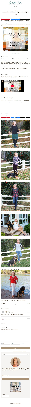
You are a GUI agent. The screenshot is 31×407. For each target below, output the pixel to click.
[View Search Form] (16, 6)
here (12, 68)
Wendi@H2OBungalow (9, 318)
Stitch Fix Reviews (15, 10)
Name (2, 343)
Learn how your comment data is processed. (19, 351)
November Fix (25, 68)
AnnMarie (6, 311)
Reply (28, 311)
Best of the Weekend (27, 304)
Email (12, 343)
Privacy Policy (19, 403)
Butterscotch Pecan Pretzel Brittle (6, 304)
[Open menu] (15, 6)
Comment (3, 331)
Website (22, 343)
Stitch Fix (2, 58)
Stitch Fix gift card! (26, 100)
